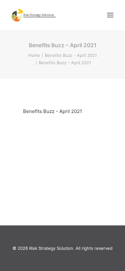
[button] (110, 15)
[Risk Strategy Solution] (34, 15)
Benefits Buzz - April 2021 (71, 55)
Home (34, 55)
